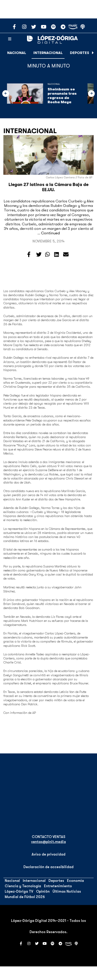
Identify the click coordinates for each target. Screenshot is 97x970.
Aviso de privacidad (48, 854)
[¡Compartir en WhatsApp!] (47, 254)
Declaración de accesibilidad (48, 867)
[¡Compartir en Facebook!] (28, 254)
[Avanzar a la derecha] (93, 52)
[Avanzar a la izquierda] (5, 93)
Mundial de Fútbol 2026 (25, 897)
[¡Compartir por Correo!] (66, 254)
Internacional (48, 53)
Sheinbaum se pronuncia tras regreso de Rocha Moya (62, 95)
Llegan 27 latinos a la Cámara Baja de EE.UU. (48, 187)
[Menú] (9, 39)
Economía (75, 881)
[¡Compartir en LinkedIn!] (56, 254)
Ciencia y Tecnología (23, 886)
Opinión (43, 891)
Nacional (16, 53)
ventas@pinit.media (48, 842)
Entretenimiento (58, 886)
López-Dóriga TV (19, 891)
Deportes (79, 53)
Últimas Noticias (67, 891)
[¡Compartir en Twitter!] (39, 254)
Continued (50, 233)
